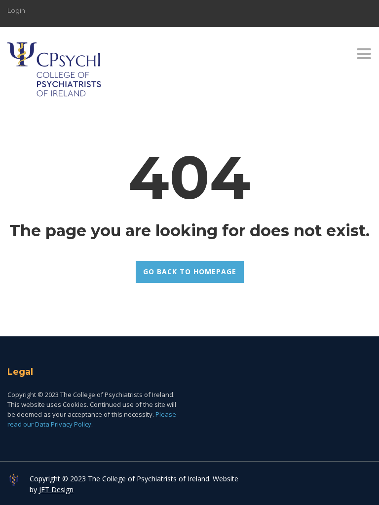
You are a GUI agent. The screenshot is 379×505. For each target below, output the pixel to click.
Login (16, 10)
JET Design (56, 489)
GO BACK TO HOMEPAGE (189, 271)
